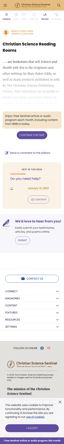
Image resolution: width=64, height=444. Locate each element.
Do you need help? (25, 178)
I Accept (32, 428)
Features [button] (11, 312)
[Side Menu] (5, 5)
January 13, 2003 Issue (22, 33)
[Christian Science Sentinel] (32, 5)
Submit (22, 240)
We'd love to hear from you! (38, 221)
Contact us (35, 279)
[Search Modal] (59, 5)
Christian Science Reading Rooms (29, 47)
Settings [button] (11, 327)
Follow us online (25, 348)
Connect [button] (11, 291)
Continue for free (32, 135)
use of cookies (35, 417)
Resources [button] (12, 320)
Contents (40, 199)
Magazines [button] (12, 298)
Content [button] (11, 305)
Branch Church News (22, 31)
